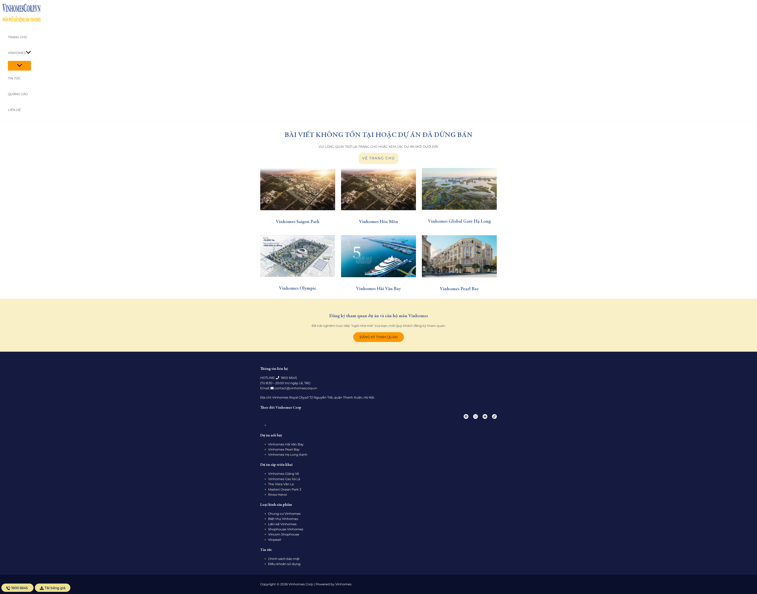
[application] (28, 53)
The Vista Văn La (281, 484)
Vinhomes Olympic (297, 288)
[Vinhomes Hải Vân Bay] (378, 256)
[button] (378, 337)
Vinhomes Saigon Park (298, 222)
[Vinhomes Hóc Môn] (378, 189)
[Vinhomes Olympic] (297, 256)
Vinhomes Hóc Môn (378, 222)
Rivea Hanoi (277, 494)
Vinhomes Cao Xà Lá (284, 479)
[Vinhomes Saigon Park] (297, 189)
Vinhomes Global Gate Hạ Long (459, 221)
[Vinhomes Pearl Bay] (459, 256)
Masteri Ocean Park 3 (284, 489)
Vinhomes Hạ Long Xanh (287, 454)
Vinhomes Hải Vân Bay (378, 289)
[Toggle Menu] (19, 66)
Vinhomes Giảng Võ (283, 474)
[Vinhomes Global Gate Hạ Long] (459, 189)
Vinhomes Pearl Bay (459, 289)
